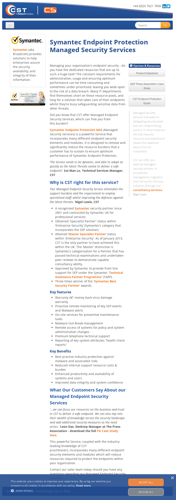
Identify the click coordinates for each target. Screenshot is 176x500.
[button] (61, 490)
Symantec (20, 50)
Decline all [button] (145, 492)
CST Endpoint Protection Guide (147, 101)
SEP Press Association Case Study (147, 86)
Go (165, 25)
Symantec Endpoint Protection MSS (76, 130)
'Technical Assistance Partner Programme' (89, 275)
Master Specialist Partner (87, 234)
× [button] (172, 478)
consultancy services (147, 190)
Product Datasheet (147, 73)
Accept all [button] (146, 482)
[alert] (88, 487)
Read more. (83, 485)
